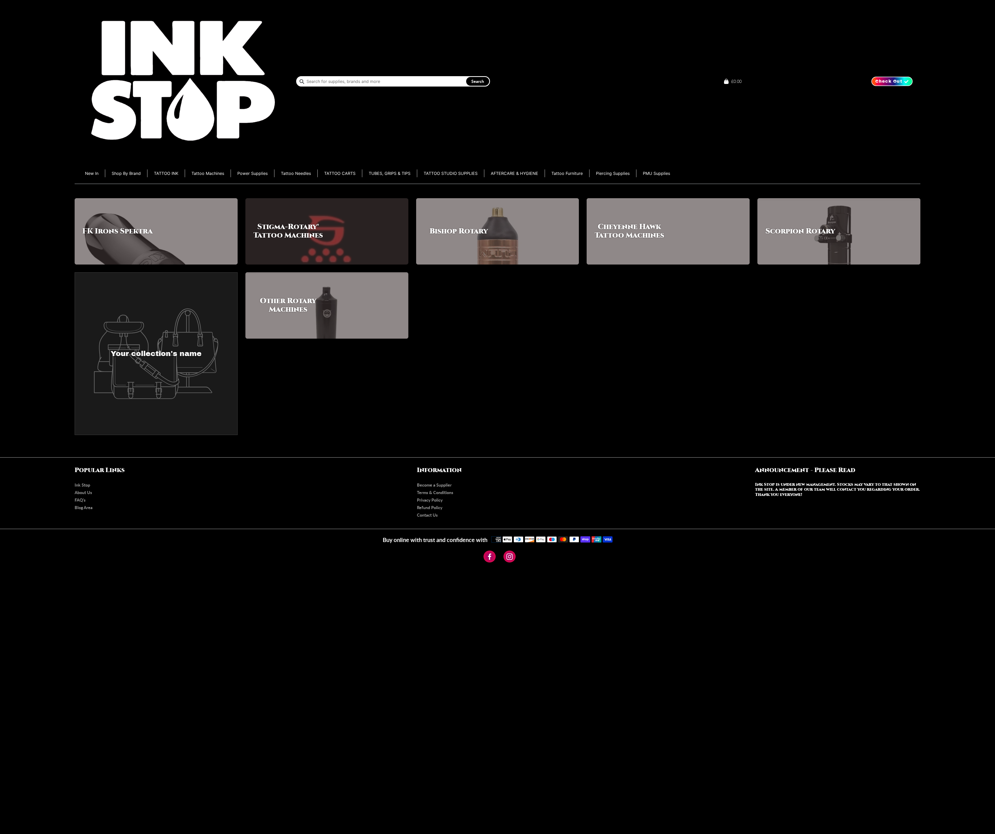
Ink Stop (82, 485)
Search (477, 81)
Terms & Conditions (435, 492)
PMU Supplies (656, 173)
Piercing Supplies (613, 173)
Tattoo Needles (296, 173)
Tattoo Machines (207, 173)
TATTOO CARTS (340, 173)
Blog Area (84, 507)
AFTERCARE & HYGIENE (514, 173)
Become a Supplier (434, 485)
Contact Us (427, 515)
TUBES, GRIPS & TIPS (389, 173)
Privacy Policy (430, 500)
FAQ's (80, 500)
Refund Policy (429, 507)
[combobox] (393, 81)
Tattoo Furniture (567, 173)
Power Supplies (252, 173)
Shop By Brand (126, 173)
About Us (83, 492)
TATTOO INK (166, 173)
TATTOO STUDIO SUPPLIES (451, 173)
